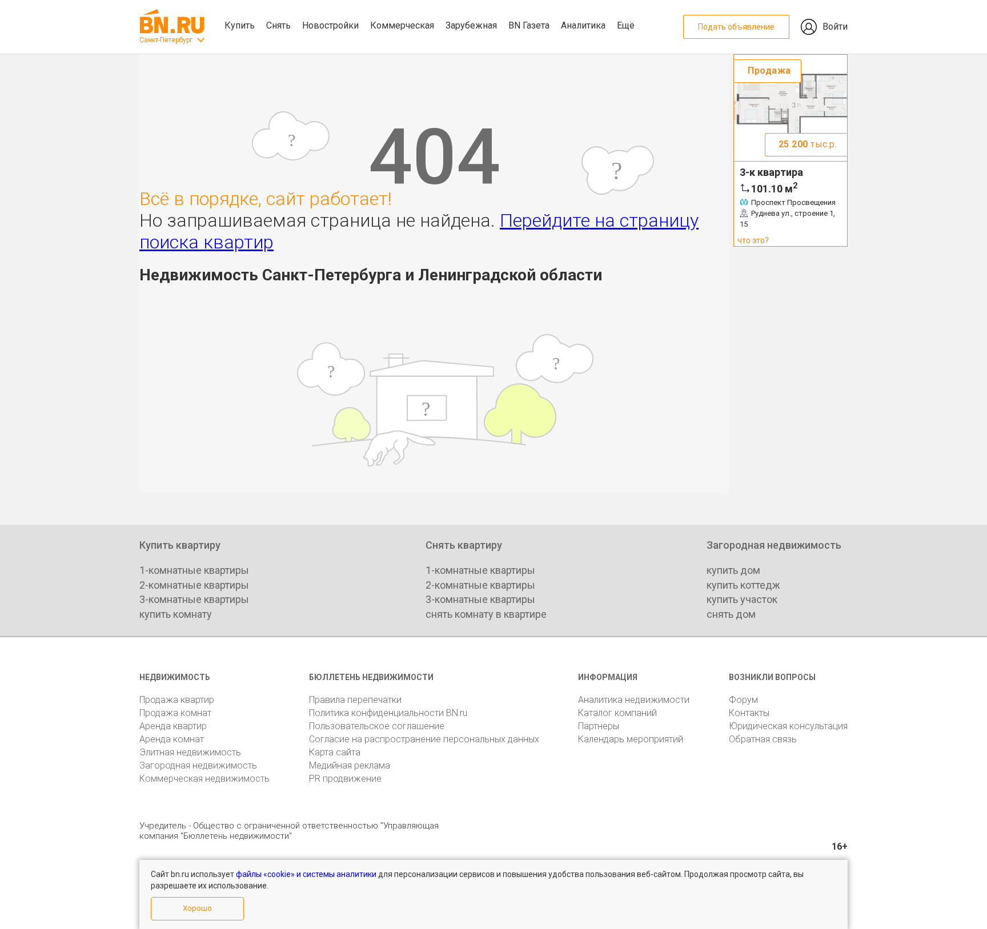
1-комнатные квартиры (194, 570)
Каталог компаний (617, 712)
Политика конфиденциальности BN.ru (388, 712)
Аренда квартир (173, 726)
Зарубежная (471, 25)
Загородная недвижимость (198, 765)
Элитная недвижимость (190, 752)
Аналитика (583, 25)
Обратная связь (763, 739)
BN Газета (528, 25)
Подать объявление (736, 26)
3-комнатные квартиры (194, 599)
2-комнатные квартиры (194, 585)
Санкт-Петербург (165, 40)
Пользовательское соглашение (376, 726)
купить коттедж (743, 585)
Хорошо (197, 908)
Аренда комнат (171, 739)
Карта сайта (334, 752)
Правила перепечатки (355, 699)
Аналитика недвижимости (633, 699)
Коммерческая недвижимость (204, 778)
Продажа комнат (175, 712)
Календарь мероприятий (630, 739)
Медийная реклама (349, 765)
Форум (743, 699)
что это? (753, 240)
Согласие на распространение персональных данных (424, 739)
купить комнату (175, 614)
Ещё (626, 25)
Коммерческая (402, 25)
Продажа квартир (176, 699)
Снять (278, 25)
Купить (239, 25)
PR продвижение (345, 778)
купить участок (742, 599)
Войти (835, 26)
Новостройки (330, 25)
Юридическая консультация (788, 726)
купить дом (733, 570)
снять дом (731, 614)
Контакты (749, 712)
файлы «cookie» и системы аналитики (306, 874)
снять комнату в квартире (486, 614)
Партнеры (598, 726)
